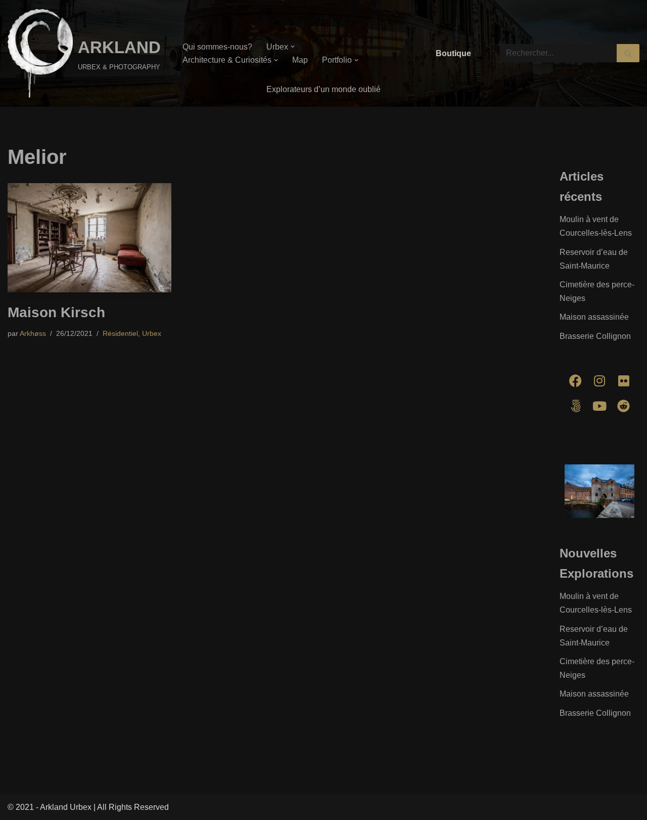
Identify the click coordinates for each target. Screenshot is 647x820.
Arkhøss (33, 333)
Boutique (453, 53)
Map (300, 60)
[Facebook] (575, 381)
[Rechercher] (628, 53)
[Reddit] (623, 406)
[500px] (575, 406)
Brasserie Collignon (595, 336)
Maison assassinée (594, 317)
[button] (293, 47)
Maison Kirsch (56, 312)
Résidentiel (120, 333)
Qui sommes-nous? (217, 46)
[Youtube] (599, 406)
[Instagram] (599, 381)
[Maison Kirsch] (89, 237)
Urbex (151, 333)
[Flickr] (623, 381)
